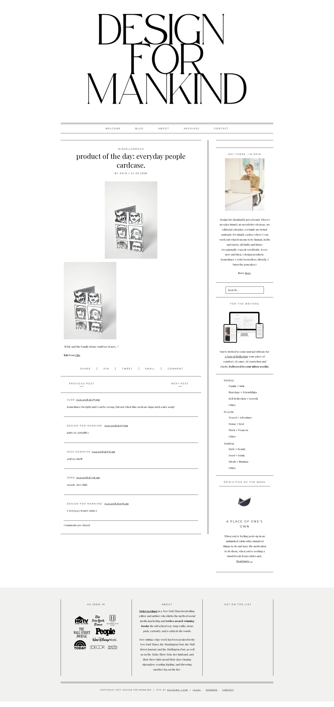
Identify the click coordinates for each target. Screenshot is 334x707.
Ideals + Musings (238, 461)
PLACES (229, 411)
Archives (191, 128)
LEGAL (197, 690)
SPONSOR (211, 690)
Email (150, 368)
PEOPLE (229, 380)
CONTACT (228, 690)
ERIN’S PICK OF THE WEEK (245, 482)
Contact (221, 128)
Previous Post (82, 383)
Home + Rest (236, 423)
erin (123, 173)
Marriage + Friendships (243, 392)
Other (232, 405)
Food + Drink (237, 455)
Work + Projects (238, 430)
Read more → (244, 561)
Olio (77, 355)
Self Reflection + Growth (243, 398)
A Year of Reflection (236, 356)
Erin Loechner (149, 611)
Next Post (180, 383)
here (248, 273)
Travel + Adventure (240, 417)
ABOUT (163, 128)
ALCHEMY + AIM (177, 690)
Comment (175, 368)
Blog (139, 128)
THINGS (229, 443)
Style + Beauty (237, 449)
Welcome (113, 128)
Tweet (128, 368)
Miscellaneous (131, 149)
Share (86, 368)
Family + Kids (237, 386)
